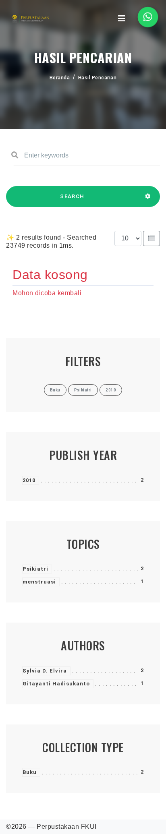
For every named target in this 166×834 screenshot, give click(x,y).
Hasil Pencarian (97, 78)
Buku (30, 772)
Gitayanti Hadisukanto (56, 684)
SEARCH (72, 196)
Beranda (60, 78)
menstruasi (39, 582)
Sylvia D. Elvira (45, 671)
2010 (29, 480)
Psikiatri (35, 569)
